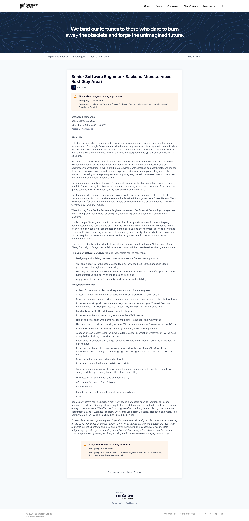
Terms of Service (187, 514)
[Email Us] (200, 514)
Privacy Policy (169, 514)
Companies (172, 6)
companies (58, 56)
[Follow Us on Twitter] (216, 514)
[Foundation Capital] (29, 6)
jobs (79, 56)
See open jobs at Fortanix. (91, 100)
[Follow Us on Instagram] (211, 514)
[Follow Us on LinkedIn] (222, 514)
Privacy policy (118, 503)
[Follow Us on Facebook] (205, 514)
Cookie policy (131, 503)
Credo (147, 6)
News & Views (190, 6)
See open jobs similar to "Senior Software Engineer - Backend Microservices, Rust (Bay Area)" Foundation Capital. (123, 105)
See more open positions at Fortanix (124, 472)
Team (159, 6)
